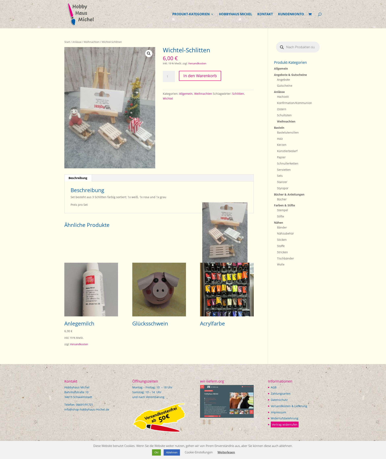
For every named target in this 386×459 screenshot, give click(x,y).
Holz (280, 139)
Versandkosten (197, 63)
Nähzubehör (285, 233)
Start (67, 42)
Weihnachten (92, 42)
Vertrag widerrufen (285, 424)
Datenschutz (279, 400)
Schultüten (284, 115)
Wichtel (168, 98)
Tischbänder (285, 258)
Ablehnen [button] (172, 452)
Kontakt (265, 14)
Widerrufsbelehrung (284, 418)
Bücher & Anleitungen (289, 194)
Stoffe (281, 246)
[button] (148, 53)
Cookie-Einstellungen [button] (199, 452)
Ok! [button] (156, 452)
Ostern (281, 109)
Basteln (279, 128)
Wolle (280, 264)
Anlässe (76, 42)
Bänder (282, 227)
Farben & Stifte (284, 205)
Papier (281, 157)
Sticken (282, 240)
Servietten (284, 170)
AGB (273, 387)
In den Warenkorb (200, 75)
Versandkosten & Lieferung (289, 406)
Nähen (278, 222)
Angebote (283, 79)
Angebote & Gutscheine (290, 75)
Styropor (282, 188)
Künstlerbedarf (287, 151)
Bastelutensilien (288, 132)
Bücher (282, 199)
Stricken (282, 252)
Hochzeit (283, 97)
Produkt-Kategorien (191, 14)
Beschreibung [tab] (78, 178)
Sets (280, 176)
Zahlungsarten (281, 393)
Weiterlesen (226, 452)
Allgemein (186, 94)
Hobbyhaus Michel (235, 14)
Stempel (282, 210)
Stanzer (282, 182)
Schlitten (238, 94)
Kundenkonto (291, 14)
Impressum (278, 412)
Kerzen (281, 145)
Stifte (280, 216)
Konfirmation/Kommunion (294, 103)
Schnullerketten (287, 163)
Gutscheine (284, 85)
